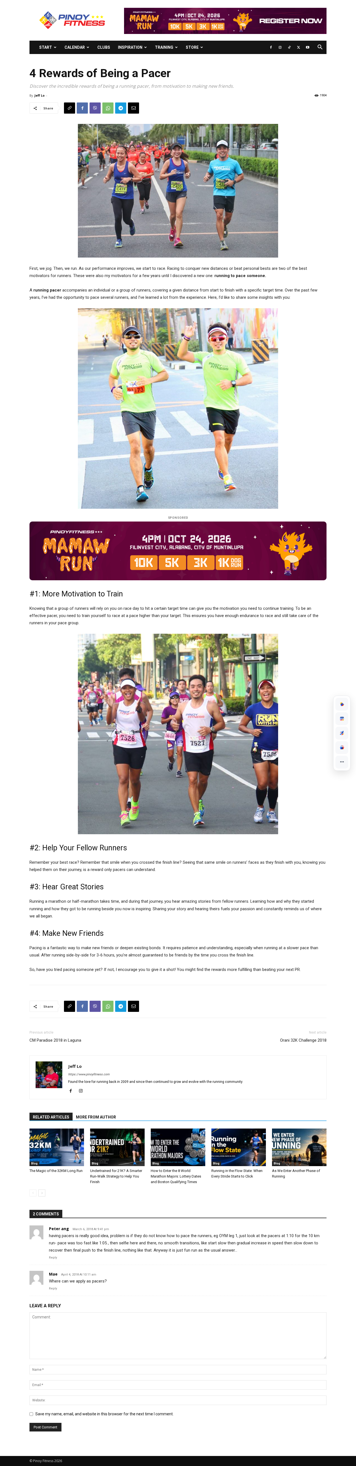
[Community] (341, 747)
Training (164, 47)
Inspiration (130, 47)
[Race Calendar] (341, 718)
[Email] (133, 108)
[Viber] (95, 108)
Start (45, 47)
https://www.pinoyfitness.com (89, 1074)
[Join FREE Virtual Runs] (341, 733)
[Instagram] (280, 47)
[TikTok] (289, 47)
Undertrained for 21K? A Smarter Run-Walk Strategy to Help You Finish (116, 1176)
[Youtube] (307, 47)
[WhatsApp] (107, 108)
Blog (34, 1163)
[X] (298, 47)
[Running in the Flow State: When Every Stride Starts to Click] (238, 1147)
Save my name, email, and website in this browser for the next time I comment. (104, 1414)
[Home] (341, 704)
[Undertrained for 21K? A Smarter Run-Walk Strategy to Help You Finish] (117, 1147)
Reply (53, 1257)
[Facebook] (271, 47)
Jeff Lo (39, 95)
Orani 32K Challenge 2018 (303, 1040)
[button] (320, 47)
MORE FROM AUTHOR (96, 1117)
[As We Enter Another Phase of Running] (299, 1147)
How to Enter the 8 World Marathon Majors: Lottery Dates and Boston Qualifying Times (176, 1176)
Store (192, 47)
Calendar (75, 47)
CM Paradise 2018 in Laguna (55, 1040)
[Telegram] (120, 108)
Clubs (103, 47)
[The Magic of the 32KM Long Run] (56, 1147)
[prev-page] (32, 1193)
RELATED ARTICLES (51, 1117)
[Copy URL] (69, 108)
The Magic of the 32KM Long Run (56, 1171)
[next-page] (41, 1193)
